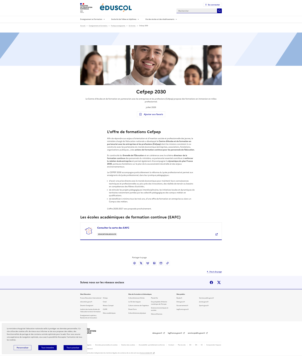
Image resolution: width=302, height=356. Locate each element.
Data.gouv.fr (180, 302)
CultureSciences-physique (137, 313)
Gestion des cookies (128, 345)
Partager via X (141, 263)
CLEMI (105, 309)
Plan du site (182, 345)
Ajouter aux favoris (153, 114)
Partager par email (161, 263)
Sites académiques (109, 313)
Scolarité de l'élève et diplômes (123, 19)
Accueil (83, 26)
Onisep (105, 298)
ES (202, 345)
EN (196, 345)
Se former (132, 26)
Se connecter (214, 4)
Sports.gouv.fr (204, 305)
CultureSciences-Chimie (136, 298)
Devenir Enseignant (86, 305)
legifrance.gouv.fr (175, 333)
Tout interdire (47, 347)
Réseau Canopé (108, 305)
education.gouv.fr (86, 302)
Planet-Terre (132, 309)
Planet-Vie (154, 298)
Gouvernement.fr (182, 305)
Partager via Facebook (134, 263)
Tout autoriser (73, 347)
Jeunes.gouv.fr (204, 302)
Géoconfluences (156, 314)
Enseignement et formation (91, 19)
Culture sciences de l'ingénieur (138, 305)
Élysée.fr (179, 298)
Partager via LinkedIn (154, 263)
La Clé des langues (134, 302)
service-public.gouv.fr (197, 333)
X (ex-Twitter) (219, 282)
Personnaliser (22, 347)
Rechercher (219, 10)
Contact (171, 345)
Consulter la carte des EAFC (113, 228)
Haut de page (215, 271)
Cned (105, 302)
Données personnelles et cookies (106, 345)
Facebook (211, 282)
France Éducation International (90, 298)
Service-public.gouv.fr (206, 298)
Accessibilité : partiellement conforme (152, 345)
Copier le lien (167, 263)
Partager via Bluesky (147, 263)
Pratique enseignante (118, 26)
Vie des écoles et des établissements (159, 19)
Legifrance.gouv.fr (182, 309)
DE (190, 345)
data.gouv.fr (157, 333)
